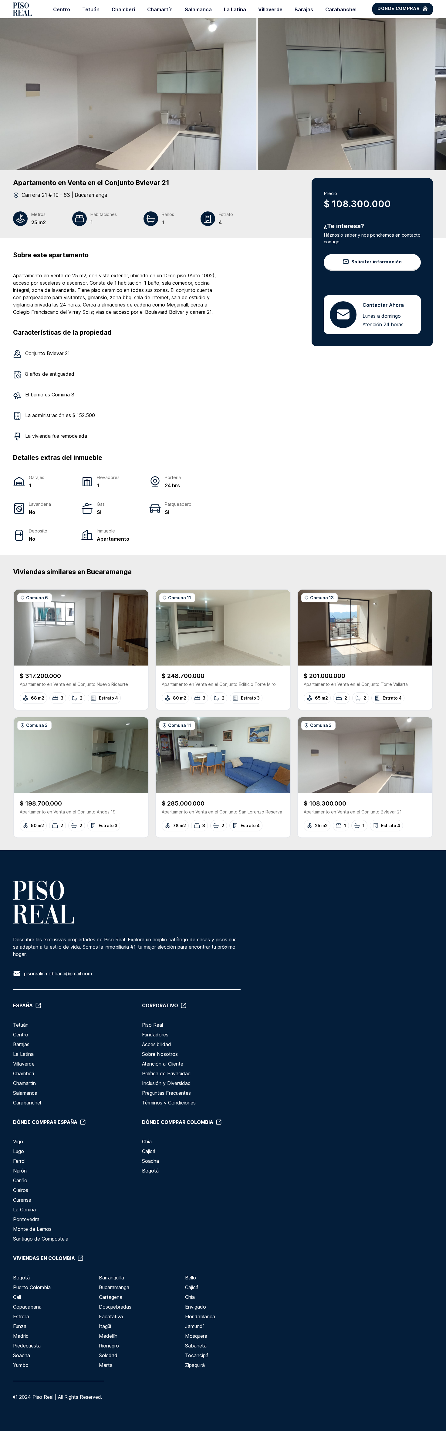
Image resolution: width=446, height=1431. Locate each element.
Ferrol (19, 1161)
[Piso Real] (22, 9)
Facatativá (111, 1316)
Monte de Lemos (32, 1229)
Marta (106, 1365)
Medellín (108, 1336)
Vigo (18, 1141)
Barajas (304, 9)
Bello (190, 1278)
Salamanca (198, 9)
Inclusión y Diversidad (166, 1083)
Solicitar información (376, 261)
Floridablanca (200, 1316)
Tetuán (91, 9)
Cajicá (148, 1151)
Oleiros (20, 1190)
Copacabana (27, 1307)
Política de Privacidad (166, 1073)
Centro (61, 9)
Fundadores (155, 1035)
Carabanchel (340, 9)
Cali (17, 1297)
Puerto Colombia (32, 1287)
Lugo (18, 1151)
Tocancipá (196, 1355)
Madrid (21, 1336)
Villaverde (270, 9)
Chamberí (123, 9)
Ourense (22, 1200)
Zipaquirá (195, 1365)
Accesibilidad (156, 1044)
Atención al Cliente (162, 1064)
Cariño (20, 1180)
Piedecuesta (27, 1346)
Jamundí (194, 1326)
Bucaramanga (114, 1287)
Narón (20, 1171)
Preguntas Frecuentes (166, 1093)
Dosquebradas (115, 1307)
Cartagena (110, 1297)
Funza (19, 1326)
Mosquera (196, 1336)
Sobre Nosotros (160, 1054)
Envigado (195, 1307)
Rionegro (109, 1346)
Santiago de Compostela (40, 1239)
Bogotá (150, 1171)
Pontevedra (26, 1219)
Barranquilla (111, 1278)
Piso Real (152, 1025)
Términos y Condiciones (169, 1103)
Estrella (21, 1316)
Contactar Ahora (383, 305)
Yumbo (21, 1365)
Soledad (108, 1355)
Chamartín (160, 9)
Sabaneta (196, 1346)
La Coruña (24, 1210)
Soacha (150, 1161)
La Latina (235, 9)
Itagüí (105, 1326)
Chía (147, 1141)
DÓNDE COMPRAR (398, 8)
